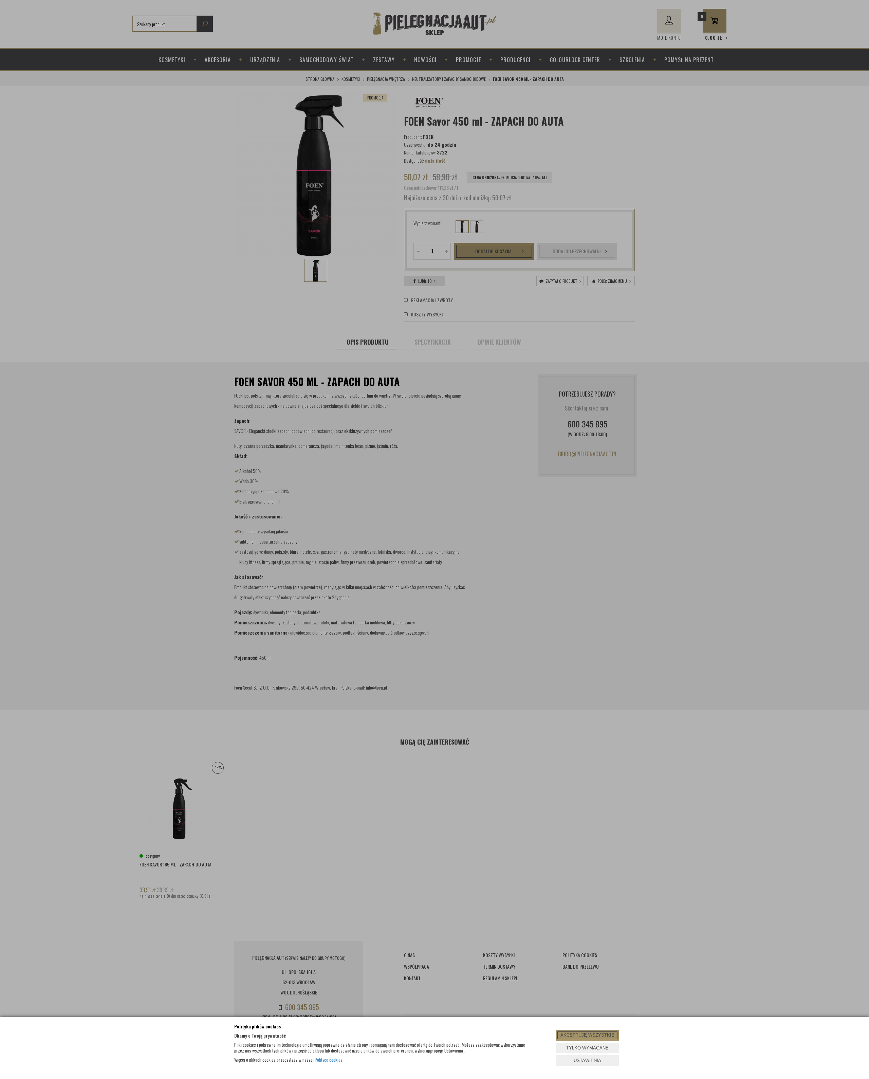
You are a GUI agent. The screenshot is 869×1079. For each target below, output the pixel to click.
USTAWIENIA (587, 1060)
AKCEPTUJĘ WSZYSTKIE (587, 1035)
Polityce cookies (329, 1059)
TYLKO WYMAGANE (587, 1047)
